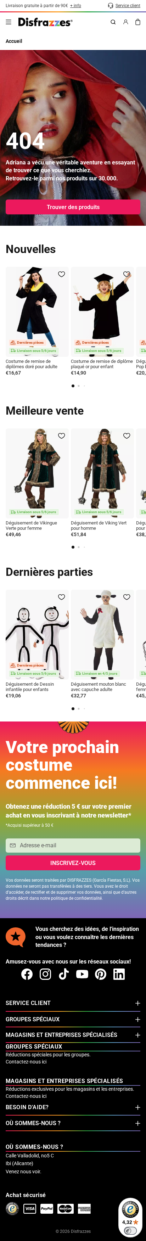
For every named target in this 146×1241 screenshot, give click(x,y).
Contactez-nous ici (26, 1062)
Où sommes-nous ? (33, 1123)
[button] (73, 385)
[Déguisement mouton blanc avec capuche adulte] (102, 635)
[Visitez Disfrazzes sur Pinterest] (101, 974)
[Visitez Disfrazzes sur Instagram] (45, 974)
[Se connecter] (125, 22)
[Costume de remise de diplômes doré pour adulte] (37, 312)
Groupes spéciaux (33, 1019)
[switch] (130, 1231)
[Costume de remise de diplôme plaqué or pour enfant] (102, 312)
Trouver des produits (73, 207)
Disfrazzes (81, 1231)
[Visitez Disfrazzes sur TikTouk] (64, 974)
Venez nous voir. (23, 1171)
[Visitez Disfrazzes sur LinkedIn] (119, 974)
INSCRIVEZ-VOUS (73, 863)
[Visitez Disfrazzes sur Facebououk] (27, 974)
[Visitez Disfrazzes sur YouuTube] (82, 974)
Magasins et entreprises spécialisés (61, 1035)
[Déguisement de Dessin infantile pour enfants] (37, 635)
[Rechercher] (113, 22)
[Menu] (8, 21)
